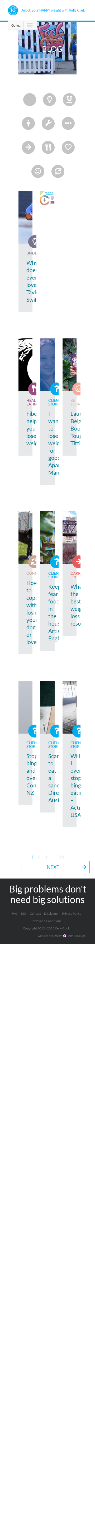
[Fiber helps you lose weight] (25, 364)
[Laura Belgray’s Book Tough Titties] (70, 364)
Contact (35, 913)
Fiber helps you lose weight (34, 428)
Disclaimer (51, 913)
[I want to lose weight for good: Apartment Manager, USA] (47, 364)
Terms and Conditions (46, 921)
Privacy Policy (71, 913)
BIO (24, 913)
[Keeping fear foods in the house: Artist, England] (47, 537)
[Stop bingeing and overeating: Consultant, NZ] (25, 707)
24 (61, 857)
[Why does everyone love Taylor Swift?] (25, 217)
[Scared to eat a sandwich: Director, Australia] (47, 707)
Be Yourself (79, 402)
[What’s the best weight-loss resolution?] (70, 537)
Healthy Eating (34, 402)
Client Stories (55, 402)
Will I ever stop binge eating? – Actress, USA (80, 785)
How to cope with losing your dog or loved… (35, 612)
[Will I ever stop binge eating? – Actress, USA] (70, 707)
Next (53, 867)
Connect (35, 573)
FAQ (14, 913)
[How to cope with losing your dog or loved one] (25, 537)
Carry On (76, 575)
